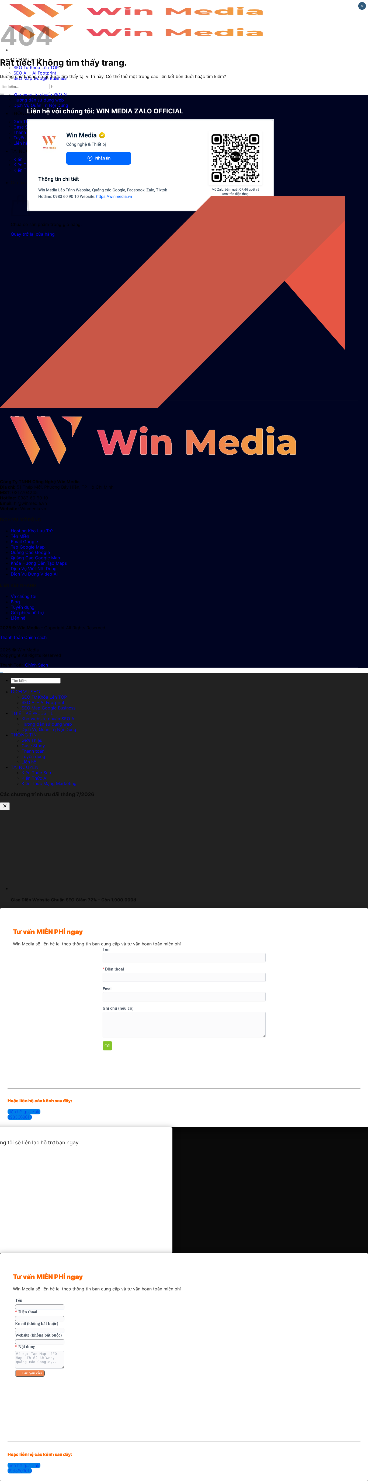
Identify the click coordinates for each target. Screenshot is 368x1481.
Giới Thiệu (23, 121)
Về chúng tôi (23, 596)
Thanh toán (24, 132)
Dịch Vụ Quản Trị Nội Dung (40, 105)
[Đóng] (5, 806)
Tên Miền (20, 536)
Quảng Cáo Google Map (35, 557)
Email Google (24, 541)
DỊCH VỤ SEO (25, 691)
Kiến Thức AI (26, 164)
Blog (15, 601)
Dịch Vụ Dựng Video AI (34, 574)
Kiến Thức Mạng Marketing (49, 783)
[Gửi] (2, 93)
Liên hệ (20, 143)
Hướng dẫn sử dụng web (38, 100)
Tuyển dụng (25, 137)
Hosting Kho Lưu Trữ (32, 530)
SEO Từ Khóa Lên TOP (44, 697)
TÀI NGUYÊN (25, 151)
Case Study (25, 127)
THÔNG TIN (24, 113)
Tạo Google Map (28, 547)
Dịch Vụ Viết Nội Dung (34, 568)
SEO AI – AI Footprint (34, 73)
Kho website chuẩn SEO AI (40, 94)
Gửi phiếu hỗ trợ (27, 612)
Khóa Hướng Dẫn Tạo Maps (39, 563)
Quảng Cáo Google (30, 552)
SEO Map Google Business (48, 708)
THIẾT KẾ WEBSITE (32, 713)
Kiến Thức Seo (36, 772)
